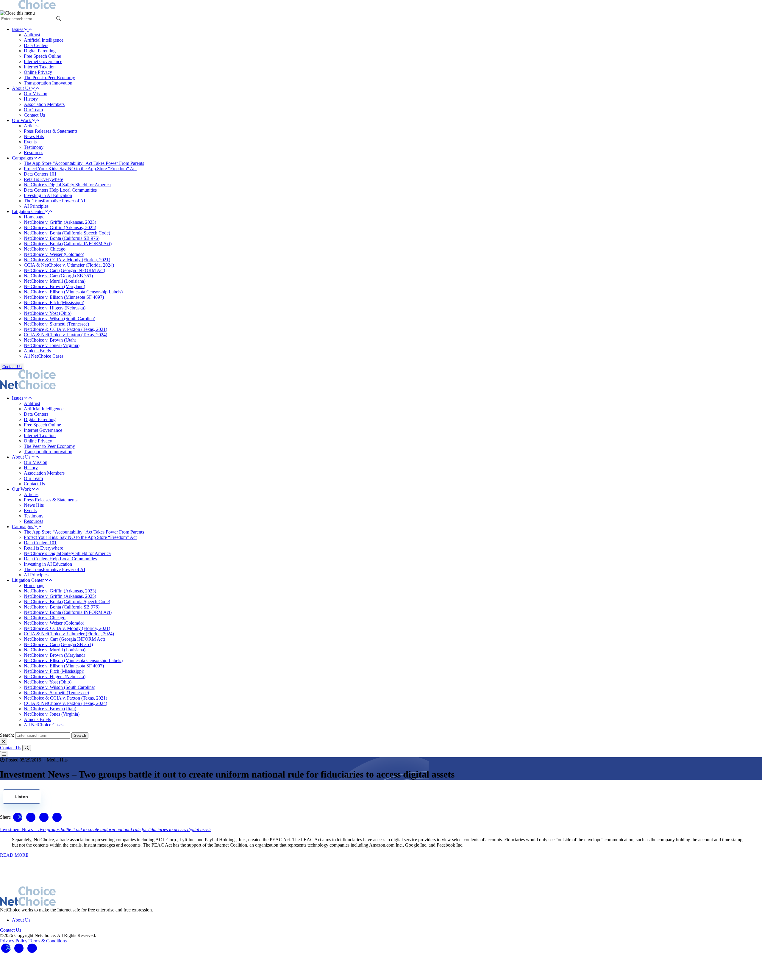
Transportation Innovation (48, 82)
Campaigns (23, 157)
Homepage (34, 216)
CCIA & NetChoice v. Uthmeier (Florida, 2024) (69, 265)
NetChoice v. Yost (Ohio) (47, 313)
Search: (7, 735)
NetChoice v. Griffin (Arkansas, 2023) (60, 222)
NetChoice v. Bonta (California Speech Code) (67, 232)
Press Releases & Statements (50, 131)
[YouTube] (32, 947)
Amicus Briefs (37, 350)
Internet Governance (43, 61)
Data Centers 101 (40, 173)
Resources (33, 152)
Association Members (44, 104)
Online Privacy (38, 72)
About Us (22, 88)
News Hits (34, 136)
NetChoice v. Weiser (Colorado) (54, 254)
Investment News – (105, 829)
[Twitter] (6, 947)
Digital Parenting (40, 50)
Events (30, 141)
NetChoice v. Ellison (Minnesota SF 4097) (64, 297)
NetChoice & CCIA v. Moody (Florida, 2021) (67, 259)
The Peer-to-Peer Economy (49, 77)
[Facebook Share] (31, 816)
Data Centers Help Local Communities (60, 190)
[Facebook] (19, 947)
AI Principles (36, 206)
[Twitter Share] (18, 816)
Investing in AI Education (48, 195)
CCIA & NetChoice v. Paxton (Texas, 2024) (65, 334)
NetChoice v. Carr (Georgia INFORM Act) (64, 270)
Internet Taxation (40, 66)
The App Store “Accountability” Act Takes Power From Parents (84, 163)
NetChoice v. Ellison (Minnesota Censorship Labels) (73, 291)
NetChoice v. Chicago (44, 248)
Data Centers (36, 45)
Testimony (33, 147)
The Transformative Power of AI (54, 200)
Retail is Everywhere (43, 179)
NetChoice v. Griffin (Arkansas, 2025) (60, 227)
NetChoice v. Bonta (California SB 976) (61, 238)
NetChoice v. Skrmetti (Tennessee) (56, 323)
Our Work (22, 120)
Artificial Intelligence (43, 40)
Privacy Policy (13, 940)
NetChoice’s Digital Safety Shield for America (67, 184)
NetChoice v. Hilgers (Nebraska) (54, 307)
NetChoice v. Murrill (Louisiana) (54, 281)
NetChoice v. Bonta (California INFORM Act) (68, 243)
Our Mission (35, 93)
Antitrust (32, 34)
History (31, 98)
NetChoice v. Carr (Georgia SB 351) (58, 275)
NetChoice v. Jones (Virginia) (51, 345)
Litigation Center (28, 211)
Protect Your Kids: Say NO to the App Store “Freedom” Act (80, 168)
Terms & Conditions (48, 940)
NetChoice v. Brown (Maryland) (54, 286)
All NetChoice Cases (43, 356)
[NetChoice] (381, 5)
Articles (31, 125)
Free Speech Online (42, 56)
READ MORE (14, 855)
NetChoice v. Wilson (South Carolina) (59, 318)
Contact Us (34, 115)
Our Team (33, 109)
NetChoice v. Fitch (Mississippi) (54, 302)
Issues (18, 29)
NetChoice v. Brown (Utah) (50, 339)
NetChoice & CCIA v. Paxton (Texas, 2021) (65, 329)
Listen (21, 796)
